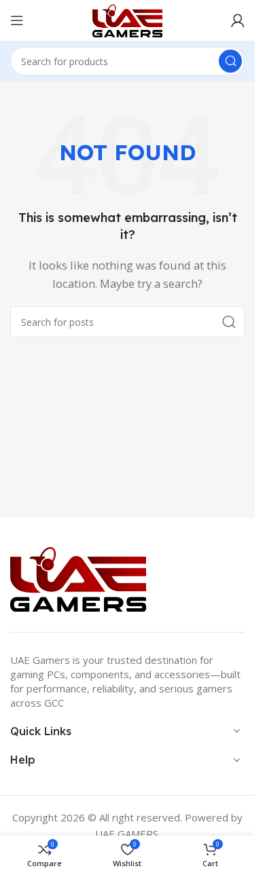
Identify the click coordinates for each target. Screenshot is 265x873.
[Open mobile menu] (17, 20)
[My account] (237, 20)
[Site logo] (127, 19)
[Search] (230, 61)
